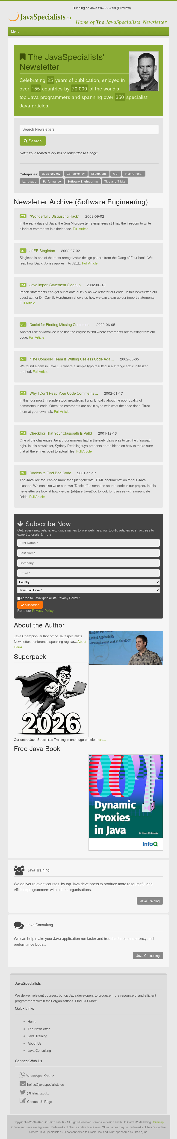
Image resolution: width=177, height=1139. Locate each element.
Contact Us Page (39, 1101)
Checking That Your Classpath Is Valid (61, 433)
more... (101, 739)
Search (34, 140)
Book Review (51, 173)
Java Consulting (148, 955)
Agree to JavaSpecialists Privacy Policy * (50, 597)
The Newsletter (39, 1028)
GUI (115, 173)
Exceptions (99, 173)
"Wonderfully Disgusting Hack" (55, 216)
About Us (34, 1043)
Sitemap (158, 1122)
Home (32, 1021)
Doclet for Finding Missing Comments (60, 324)
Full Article (80, 229)
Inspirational (133, 173)
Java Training (150, 901)
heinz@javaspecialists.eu (45, 1084)
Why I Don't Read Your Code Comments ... (64, 393)
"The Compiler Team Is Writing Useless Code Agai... (72, 358)
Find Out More (86, 1001)
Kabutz (49, 1075)
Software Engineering (83, 181)
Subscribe (31, 604)
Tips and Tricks (115, 181)
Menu (15, 31)
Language (29, 181)
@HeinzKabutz (38, 1093)
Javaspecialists (40, 17)
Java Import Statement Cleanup (56, 284)
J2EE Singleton (43, 250)
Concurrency (76, 173)
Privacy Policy (43, 611)
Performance (52, 181)
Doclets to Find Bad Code (51, 472)
